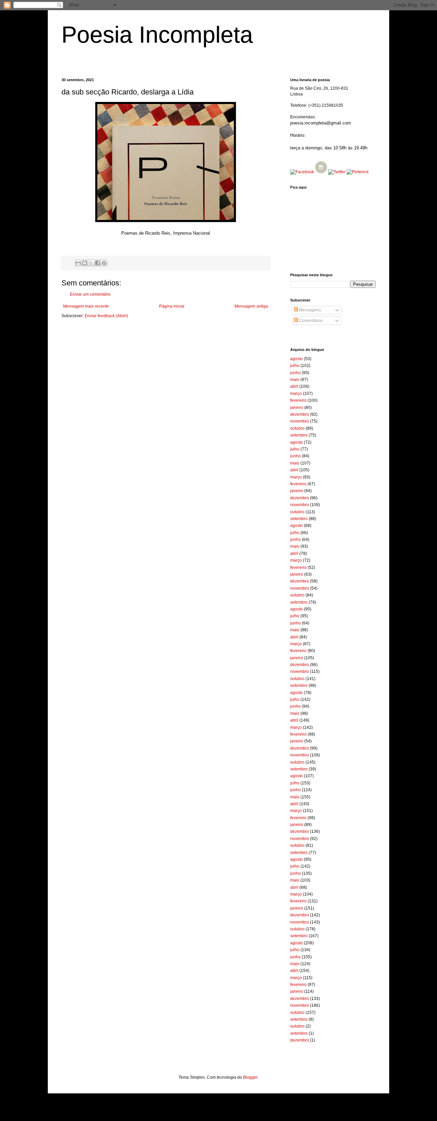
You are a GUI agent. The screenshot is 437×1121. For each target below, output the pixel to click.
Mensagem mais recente (86, 306)
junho (295, 372)
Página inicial (171, 306)
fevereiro (298, 400)
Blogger (250, 1077)
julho (294, 365)
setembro (299, 435)
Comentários (310, 320)
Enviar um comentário (90, 294)
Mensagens (309, 310)
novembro (299, 421)
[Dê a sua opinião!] (84, 263)
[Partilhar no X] (91, 263)
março (296, 393)
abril (294, 386)
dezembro (299, 414)
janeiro (296, 407)
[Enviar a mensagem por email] (78, 263)
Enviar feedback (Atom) (106, 315)
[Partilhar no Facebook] (97, 263)
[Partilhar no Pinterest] (104, 263)
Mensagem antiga (251, 306)
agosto (296, 358)
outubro (297, 428)
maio (294, 379)
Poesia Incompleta (157, 34)
